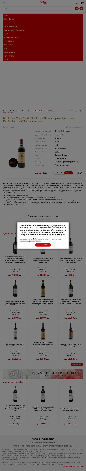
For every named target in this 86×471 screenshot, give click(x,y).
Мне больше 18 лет (43, 245)
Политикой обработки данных (30, 241)
